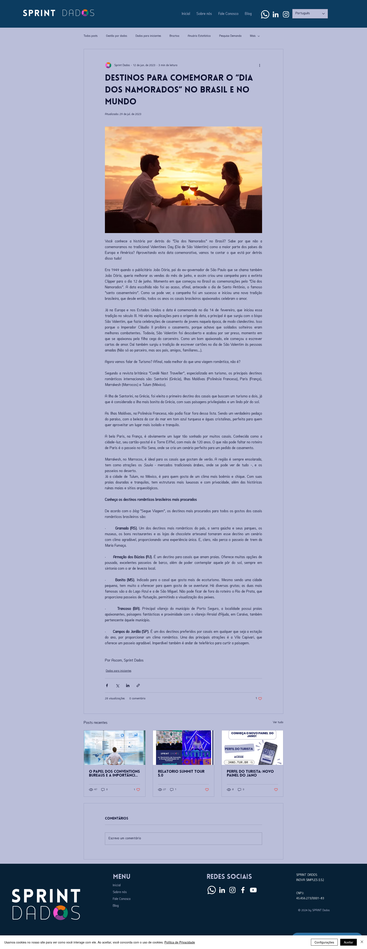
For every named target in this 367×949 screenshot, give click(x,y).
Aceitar (348, 942)
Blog (116, 906)
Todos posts (90, 36)
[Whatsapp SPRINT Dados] (265, 14)
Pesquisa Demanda (230, 36)
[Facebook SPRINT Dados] (243, 890)
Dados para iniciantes (148, 36)
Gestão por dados (116, 36)
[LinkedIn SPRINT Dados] (275, 14)
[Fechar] (361, 942)
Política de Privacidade (179, 942)
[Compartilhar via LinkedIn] (128, 685)
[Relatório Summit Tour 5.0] (183, 747)
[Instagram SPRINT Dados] (286, 14)
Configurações (324, 942)
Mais (252, 36)
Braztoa (174, 36)
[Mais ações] (259, 65)
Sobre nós (120, 892)
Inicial (117, 885)
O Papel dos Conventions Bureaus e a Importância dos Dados (114, 774)
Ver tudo (278, 722)
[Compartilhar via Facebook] (107, 685)
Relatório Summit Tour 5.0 (181, 774)
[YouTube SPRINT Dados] (253, 890)
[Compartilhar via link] (138, 685)
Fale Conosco (122, 899)
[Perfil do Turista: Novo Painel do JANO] (252, 747)
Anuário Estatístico (199, 36)
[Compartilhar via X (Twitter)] (117, 685)
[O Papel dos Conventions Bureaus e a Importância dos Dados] (114, 747)
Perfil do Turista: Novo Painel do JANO (250, 774)
